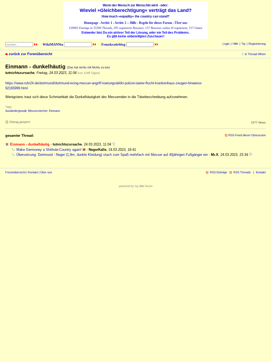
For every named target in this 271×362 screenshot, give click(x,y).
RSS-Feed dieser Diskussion (247, 135)
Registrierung (257, 43)
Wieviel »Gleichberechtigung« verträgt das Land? (136, 10)
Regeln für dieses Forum (155, 23)
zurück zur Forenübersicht (30, 54)
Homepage (91, 23)
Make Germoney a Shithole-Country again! (49, 150)
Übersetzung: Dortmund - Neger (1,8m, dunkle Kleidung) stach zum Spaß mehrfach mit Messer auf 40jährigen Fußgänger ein (112, 155)
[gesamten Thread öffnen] (113, 144)
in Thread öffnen (255, 54)
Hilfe (133, 23)
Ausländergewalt (15, 110)
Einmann (54, 110)
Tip (243, 43)
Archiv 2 (120, 23)
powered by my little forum (135, 186)
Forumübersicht (15, 172)
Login (226, 43)
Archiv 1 (106, 23)
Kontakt (33, 172)
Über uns (181, 23)
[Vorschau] (250, 155)
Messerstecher (37, 110)
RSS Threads (242, 172)
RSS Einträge (218, 172)
